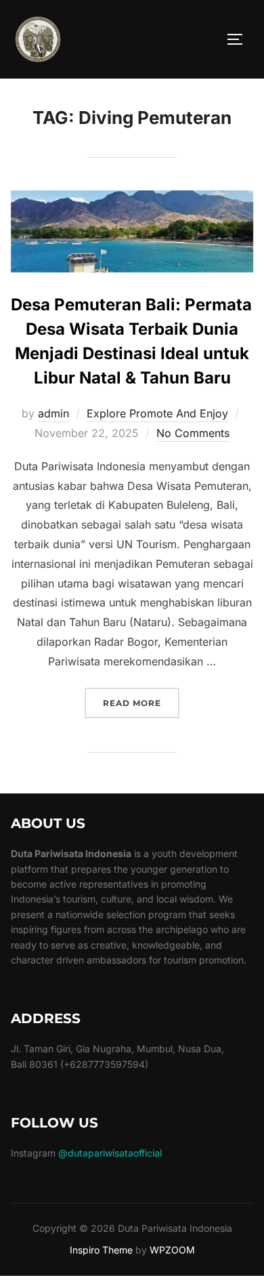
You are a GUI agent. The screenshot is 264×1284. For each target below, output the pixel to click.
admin (53, 413)
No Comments (192, 433)
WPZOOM (172, 1250)
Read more (141, 702)
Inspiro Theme (101, 1250)
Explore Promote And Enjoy (157, 413)
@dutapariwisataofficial (110, 1153)
